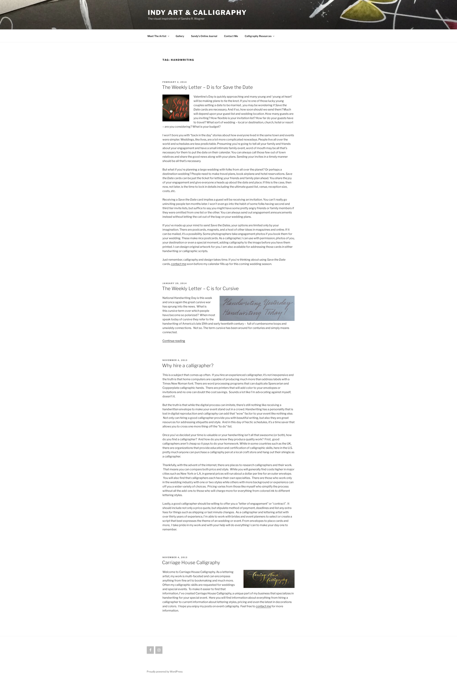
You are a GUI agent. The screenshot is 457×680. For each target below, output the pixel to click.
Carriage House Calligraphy (191, 562)
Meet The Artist (156, 36)
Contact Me (231, 36)
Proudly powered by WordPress (165, 671)
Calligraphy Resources (258, 36)
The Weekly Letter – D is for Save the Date (207, 87)
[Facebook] (150, 650)
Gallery (180, 36)
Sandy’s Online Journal (204, 36)
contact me (178, 264)
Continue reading (173, 341)
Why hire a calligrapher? (188, 365)
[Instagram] (158, 650)
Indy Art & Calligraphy (197, 12)
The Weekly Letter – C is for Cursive (200, 288)
